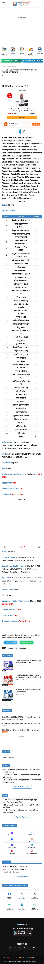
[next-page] (6, 704)
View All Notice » (22, 877)
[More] (37, 78)
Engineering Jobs (11, 67)
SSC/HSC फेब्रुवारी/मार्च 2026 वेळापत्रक (15, 866)
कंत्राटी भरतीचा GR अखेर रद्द (11, 872)
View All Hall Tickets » (22, 787)
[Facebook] (14, 78)
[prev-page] (3, 704)
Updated (5, 732)
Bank (4, 670)
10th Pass (5, 685)
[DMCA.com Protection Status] (22, 924)
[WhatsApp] (18, 78)
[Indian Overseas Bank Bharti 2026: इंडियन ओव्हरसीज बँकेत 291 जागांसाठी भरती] (8, 665)
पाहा (21, 488)
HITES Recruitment (21, 648)
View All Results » (22, 817)
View (15, 615)
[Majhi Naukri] (22, 4)
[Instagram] (15, 948)
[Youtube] (34, 948)
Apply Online (17, 494)
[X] (28, 78)
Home (4, 67)
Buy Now (22, 117)
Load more (21, 736)
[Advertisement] (22, 31)
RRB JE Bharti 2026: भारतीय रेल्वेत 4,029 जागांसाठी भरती (20, 730)
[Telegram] (23, 78)
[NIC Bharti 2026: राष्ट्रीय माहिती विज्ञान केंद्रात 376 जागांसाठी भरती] (8, 695)
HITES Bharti (11, 648)
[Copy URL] (32, 78)
